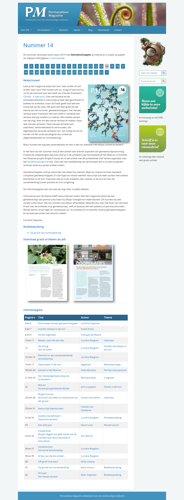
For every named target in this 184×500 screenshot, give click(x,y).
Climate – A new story (34, 96)
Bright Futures (45, 394)
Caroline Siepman (90, 323)
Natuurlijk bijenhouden (50, 408)
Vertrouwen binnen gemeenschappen (58, 323)
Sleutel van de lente (47, 419)
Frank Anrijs (87, 328)
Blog (90, 30)
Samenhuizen (45, 446)
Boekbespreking (112, 467)
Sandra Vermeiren (90, 397)
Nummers (63, 30)
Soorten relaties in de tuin (51, 328)
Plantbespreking (112, 417)
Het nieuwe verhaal (47, 476)
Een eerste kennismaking (50, 450)
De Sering (43, 346)
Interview (109, 340)
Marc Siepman (88, 474)
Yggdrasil (86, 364)
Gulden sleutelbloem (49, 415)
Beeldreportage (112, 364)
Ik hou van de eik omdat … (52, 455)
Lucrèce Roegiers (90, 340)
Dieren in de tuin (113, 386)
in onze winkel (57, 58)
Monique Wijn (88, 377)
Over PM (25, 30)
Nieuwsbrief (103, 30)
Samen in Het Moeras (49, 370)
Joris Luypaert (88, 386)
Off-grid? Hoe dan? (48, 461)
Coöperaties (44, 430)
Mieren (42, 385)
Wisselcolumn (111, 425)
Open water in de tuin (49, 364)
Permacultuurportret (115, 370)
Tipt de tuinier (45, 349)
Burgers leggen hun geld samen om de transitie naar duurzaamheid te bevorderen (57, 438)
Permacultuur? (44, 30)
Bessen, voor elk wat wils (51, 340)
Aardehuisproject (36, 161)
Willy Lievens (88, 461)
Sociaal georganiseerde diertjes (53, 388)
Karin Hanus (87, 467)
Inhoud (77, 30)
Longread (109, 377)
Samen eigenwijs (47, 334)
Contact (117, 30)
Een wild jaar (45, 425)
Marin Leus (87, 425)
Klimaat (42, 473)
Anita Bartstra (88, 370)
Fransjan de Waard (91, 334)
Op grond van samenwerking (45, 232)
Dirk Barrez (87, 435)
